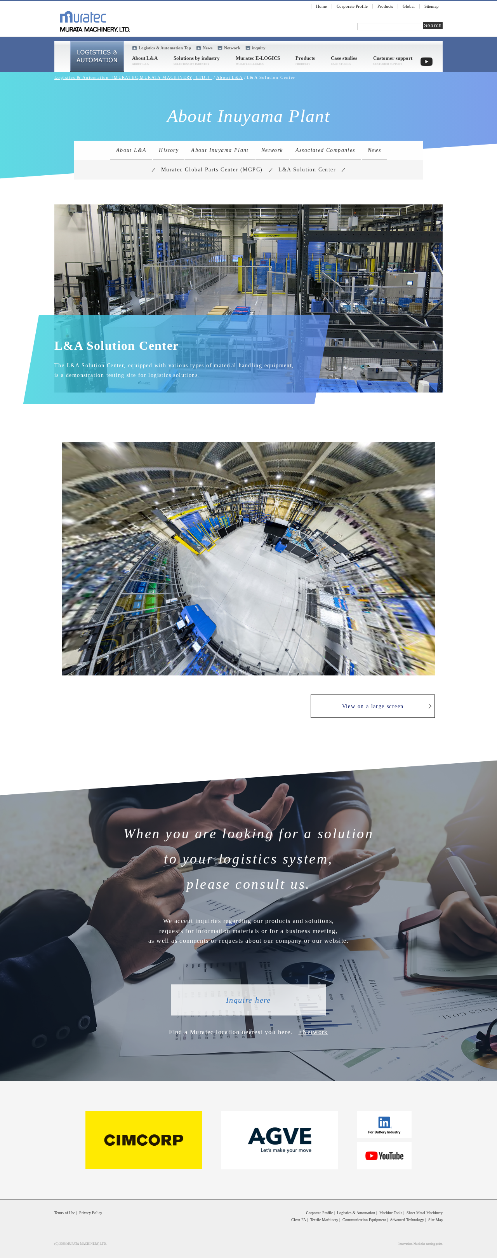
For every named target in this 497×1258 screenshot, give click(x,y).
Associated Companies (325, 150)
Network (232, 48)
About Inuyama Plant (220, 150)
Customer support (392, 58)
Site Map (435, 1220)
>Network (313, 1032)
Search (433, 25)
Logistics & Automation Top (165, 48)
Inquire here (248, 1000)
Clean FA (298, 1220)
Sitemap (431, 6)
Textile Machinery (324, 1220)
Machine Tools (390, 1213)
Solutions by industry (197, 58)
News (207, 48)
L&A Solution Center (307, 170)
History (169, 150)
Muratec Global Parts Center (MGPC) (212, 170)
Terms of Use (64, 1213)
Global (409, 6)
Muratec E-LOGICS (258, 58)
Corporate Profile (352, 6)
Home (321, 6)
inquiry (259, 48)
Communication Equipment (364, 1220)
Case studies (344, 58)
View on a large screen (373, 706)
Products (385, 6)
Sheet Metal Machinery (425, 1213)
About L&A (145, 58)
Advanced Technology (407, 1220)
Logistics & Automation (356, 1213)
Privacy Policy (90, 1213)
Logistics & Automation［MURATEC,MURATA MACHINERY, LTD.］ (133, 77)
